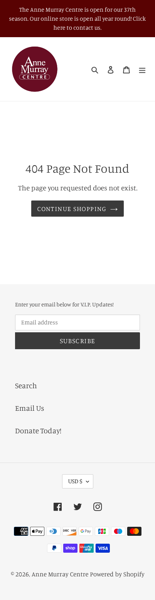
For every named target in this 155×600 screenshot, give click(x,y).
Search (26, 385)
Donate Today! (38, 430)
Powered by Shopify (117, 574)
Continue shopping (71, 209)
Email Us (29, 408)
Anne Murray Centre (60, 574)
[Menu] (142, 69)
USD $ (75, 481)
